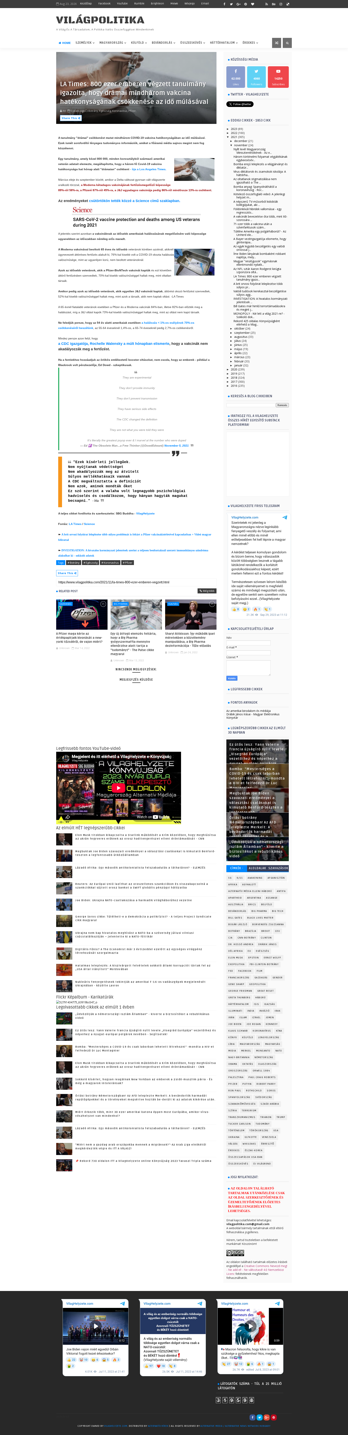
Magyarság (272, 1044)
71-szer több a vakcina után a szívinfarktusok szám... (252, 225)
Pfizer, (132, 111)
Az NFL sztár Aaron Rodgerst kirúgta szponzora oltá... (257, 270)
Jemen (270, 1017)
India (250, 1010)
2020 (234, 369)
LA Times (75, 524)
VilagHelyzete (145, 513)
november (241, 145)
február (239, 361)
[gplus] (238, 4)
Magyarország (111, 43)
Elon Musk (235, 957)
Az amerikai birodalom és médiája (248, 711)
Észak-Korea (254, 1150)
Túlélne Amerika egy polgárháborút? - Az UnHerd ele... (259, 233)
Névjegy (189, 3)
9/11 (240, 877)
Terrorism (249, 1110)
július (237, 341)
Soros (271, 1090)
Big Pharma (120, 603)
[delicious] (288, 4)
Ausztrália (235, 904)
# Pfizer (127, 562)
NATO (279, 1050)
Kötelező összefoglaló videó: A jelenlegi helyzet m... (259, 195)
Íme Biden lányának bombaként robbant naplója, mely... (259, 255)
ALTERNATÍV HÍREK (158, 1426)
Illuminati (235, 1010)
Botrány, (93, 111)
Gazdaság (65, 603)
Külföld (137, 43)
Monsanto (263, 1050)
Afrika (232, 884)
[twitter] (231, 4)
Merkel (246, 1050)
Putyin (247, 1084)
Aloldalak (257, 868)
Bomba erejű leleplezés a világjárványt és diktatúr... (260, 165)
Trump (281, 1117)
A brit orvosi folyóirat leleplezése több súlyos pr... (258, 285)
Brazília (250, 931)
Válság (233, 1143)
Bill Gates (235, 917)
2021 (234, 137)
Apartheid (235, 897)
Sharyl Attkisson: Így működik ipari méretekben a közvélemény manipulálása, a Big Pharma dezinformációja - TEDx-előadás (190, 640)
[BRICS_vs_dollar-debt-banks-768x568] (76, 1002)
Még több (208, 591)
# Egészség (90, 562)
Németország (264, 1057)
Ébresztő (267, 1143)
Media (232, 1050)
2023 (234, 129)
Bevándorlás (162, 43)
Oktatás (247, 1064)
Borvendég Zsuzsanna (268, 924)
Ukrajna (234, 1137)
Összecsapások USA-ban (245, 1157)
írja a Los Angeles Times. (149, 169)
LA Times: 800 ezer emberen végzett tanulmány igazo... (257, 278)
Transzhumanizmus (241, 1117)
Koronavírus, (120, 111)
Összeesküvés (191, 43)
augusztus (241, 337)
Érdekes (249, 43)
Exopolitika (236, 964)
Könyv (232, 1037)
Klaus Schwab (238, 1030)
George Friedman (240, 990)
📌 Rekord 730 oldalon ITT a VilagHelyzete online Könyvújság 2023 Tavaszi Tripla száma (143, 1161)
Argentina (254, 897)
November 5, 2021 (176, 445)
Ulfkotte (251, 1137)
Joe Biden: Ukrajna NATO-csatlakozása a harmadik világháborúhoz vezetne (133, 900)
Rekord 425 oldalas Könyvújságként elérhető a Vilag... (256, 322)
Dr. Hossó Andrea (240, 944)
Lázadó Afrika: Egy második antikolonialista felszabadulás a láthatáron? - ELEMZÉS (140, 867)
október (239, 328)
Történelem (236, 1130)
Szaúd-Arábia (270, 1103)
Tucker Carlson (239, 1123)
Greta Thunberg (239, 997)
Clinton (266, 937)
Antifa (281, 891)
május (238, 349)
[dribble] (260, 4)
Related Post (68, 591)
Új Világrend (262, 1163)
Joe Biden (235, 1024)
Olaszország (267, 1064)
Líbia (231, 1044)
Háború (260, 997)
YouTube (122, 3)
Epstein (253, 957)
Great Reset (265, 990)
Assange (272, 897)
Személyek (84, 43)
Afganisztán (276, 877)
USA (276, 1130)
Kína (279, 1030)
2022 (234, 133)
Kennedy (272, 1024)
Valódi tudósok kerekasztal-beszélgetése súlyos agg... (259, 293)
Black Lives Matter (260, 917)
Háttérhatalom (222, 43)
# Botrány (74, 562)
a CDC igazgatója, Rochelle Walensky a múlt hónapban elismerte (113, 344)
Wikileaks (249, 1143)
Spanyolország (239, 1097)
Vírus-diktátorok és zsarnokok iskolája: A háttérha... (259, 173)
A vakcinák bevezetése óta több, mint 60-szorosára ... (260, 218)
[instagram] (281, 4)
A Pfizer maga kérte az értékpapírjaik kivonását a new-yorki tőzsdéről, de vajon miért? (79, 638)
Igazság (173, 603)
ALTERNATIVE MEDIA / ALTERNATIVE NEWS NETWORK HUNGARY (235, 1426)
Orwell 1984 (261, 1070)
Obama (232, 1064)
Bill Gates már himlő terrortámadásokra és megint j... (259, 307)
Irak (278, 1010)
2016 (234, 386)
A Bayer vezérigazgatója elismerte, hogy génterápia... (259, 240)
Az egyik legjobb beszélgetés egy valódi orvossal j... (259, 248)
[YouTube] (281, 1417)
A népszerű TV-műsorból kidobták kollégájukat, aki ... (255, 203)
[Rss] (288, 1417)
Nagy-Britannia (239, 1057)
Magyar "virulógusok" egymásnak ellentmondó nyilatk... (255, 262)
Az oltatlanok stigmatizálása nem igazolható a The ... (255, 180)
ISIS (256, 1004)
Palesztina (235, 1077)
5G (230, 877)
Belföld (266, 904)
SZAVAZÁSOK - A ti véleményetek (278, 869)
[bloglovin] (253, 4)
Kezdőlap (86, 3)
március (239, 357)
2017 (234, 382)
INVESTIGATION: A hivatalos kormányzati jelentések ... (260, 300)
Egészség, (105, 111)
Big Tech (278, 911)
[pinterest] (245, 4)
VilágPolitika (100, 20)
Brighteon (157, 3)
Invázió (264, 1010)
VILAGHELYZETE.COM (115, 1426)
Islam (243, 1017)
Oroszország (238, 1070)
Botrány (234, 931)
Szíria (232, 1110)
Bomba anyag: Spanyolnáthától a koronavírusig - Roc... (255, 188)
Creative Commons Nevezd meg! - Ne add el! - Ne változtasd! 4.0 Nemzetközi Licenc (256, 1270)
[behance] (274, 4)
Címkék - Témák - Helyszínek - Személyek (237, 869)
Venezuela (269, 1137)
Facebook (104, 3)
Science (89, 524)
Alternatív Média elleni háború (250, 891)
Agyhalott (249, 884)
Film (260, 971)
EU (249, 951)
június (238, 345)
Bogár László (237, 924)
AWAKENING (255, 877)
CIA (230, 937)
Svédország (263, 1097)
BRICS (252, 904)
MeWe (174, 3)
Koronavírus (262, 1030)
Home (66, 43)
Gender (278, 977)
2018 (234, 377)
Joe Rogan (254, 1024)
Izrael (256, 1017)
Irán (231, 1017)
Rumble (139, 3)
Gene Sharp (236, 984)
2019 (234, 373)
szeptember (242, 333)
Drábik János (267, 944)
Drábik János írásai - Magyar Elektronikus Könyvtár (253, 716)
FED (230, 971)
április (238, 353)
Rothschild (254, 1090)
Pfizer (232, 1084)
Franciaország (239, 977)
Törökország (259, 1130)
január (238, 365)
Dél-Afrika (235, 951)
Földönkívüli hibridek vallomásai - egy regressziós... (257, 210)
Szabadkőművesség (242, 1103)
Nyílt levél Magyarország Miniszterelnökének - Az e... (252, 150)
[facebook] (224, 4)
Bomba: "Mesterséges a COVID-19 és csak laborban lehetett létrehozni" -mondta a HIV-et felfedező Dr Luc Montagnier (257, 778)
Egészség (262, 951)
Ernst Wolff (272, 957)
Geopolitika (257, 984)
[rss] (267, 4)
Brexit (265, 931)
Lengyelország (268, 1037)
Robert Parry (266, 1084)
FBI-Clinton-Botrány (264, 964)
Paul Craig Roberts (262, 1077)
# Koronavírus (110, 562)
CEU (277, 931)
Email (205, 3)
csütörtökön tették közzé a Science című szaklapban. (134, 201)
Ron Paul (234, 1090)
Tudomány (262, 1123)
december (240, 141)
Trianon (266, 1117)
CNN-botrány (247, 937)
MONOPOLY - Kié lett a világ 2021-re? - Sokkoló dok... (259, 315)
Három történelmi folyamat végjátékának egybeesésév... (260, 158)
